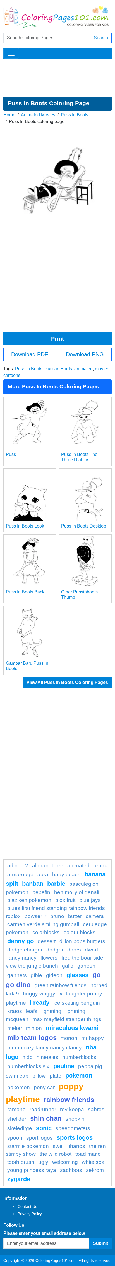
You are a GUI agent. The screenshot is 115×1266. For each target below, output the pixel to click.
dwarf (91, 950)
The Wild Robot (55, 1154)
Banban (32, 883)
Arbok (100, 865)
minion (34, 1028)
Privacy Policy (30, 1213)
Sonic (44, 1128)
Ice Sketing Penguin (76, 1003)
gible (36, 975)
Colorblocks (46, 932)
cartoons (11, 375)
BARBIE (56, 883)
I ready (39, 1002)
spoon (14, 1138)
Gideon (54, 975)
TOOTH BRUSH (20, 1162)
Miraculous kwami (72, 1027)
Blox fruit (65, 900)
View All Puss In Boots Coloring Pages (67, 682)
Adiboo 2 (17, 865)
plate (55, 1076)
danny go (20, 941)
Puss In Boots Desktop (83, 526)
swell (59, 1146)
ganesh (86, 966)
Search (101, 37)
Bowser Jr (35, 916)
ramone (16, 1109)
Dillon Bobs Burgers (82, 941)
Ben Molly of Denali (76, 892)
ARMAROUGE (20, 874)
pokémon (18, 1087)
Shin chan (46, 1118)
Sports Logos (75, 1137)
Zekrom (95, 1170)
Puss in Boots (58, 368)
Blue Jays (90, 900)
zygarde (18, 1179)
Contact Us (27, 1206)
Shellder (16, 1119)
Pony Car (44, 1087)
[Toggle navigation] (11, 53)
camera (95, 916)
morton (69, 1038)
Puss (11, 454)
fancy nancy (22, 958)
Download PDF (29, 354)
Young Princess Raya (31, 1170)
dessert (47, 941)
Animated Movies (38, 114)
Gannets (17, 975)
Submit (100, 1243)
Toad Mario (88, 1154)
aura (42, 874)
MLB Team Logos (32, 1037)
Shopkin (75, 1119)
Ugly (43, 1162)
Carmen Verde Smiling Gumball (43, 924)
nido (27, 1057)
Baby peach (66, 874)
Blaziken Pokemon (29, 900)
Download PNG (85, 354)
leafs (31, 1011)
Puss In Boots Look (25, 526)
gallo (67, 966)
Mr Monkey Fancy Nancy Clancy (44, 1048)
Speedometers (73, 1128)
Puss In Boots (74, 114)
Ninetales (47, 1057)
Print (57, 339)
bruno (57, 916)
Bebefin (41, 892)
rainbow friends (69, 1099)
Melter (14, 1028)
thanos (77, 1146)
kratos (14, 1011)
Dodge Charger (24, 950)
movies (102, 368)
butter (75, 916)
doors (74, 950)
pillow (39, 1076)
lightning (51, 1011)
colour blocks (79, 932)
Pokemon (78, 1075)
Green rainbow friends (61, 985)
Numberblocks (79, 1057)
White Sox (93, 1162)
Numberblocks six (28, 1066)
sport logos (39, 1138)
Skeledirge (19, 1128)
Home (9, 114)
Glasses (77, 974)
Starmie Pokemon (28, 1146)
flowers (49, 958)
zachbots (71, 1170)
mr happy (92, 1038)
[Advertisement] (57, 77)
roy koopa (72, 1109)
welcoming (65, 1162)
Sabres (96, 1109)
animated (83, 368)
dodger (54, 950)
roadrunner (43, 1109)
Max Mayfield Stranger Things (66, 1019)
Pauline (63, 1066)
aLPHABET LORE (47, 865)
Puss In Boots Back (25, 592)
